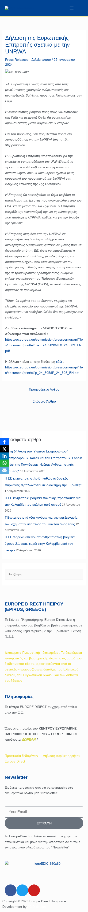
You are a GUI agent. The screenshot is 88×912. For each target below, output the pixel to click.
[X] (4, 448)
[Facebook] (4, 441)
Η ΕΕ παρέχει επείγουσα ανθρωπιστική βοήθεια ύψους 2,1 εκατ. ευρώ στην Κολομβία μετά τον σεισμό (40, 543)
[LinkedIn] (4, 456)
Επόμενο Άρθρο (44, 401)
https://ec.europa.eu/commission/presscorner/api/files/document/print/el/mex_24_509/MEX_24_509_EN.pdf (44, 345)
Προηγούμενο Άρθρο (44, 389)
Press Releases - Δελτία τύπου (28, 59)
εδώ (59, 361)
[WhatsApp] (4, 463)
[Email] (4, 470)
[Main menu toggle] (71, 8)
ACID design (36, 906)
